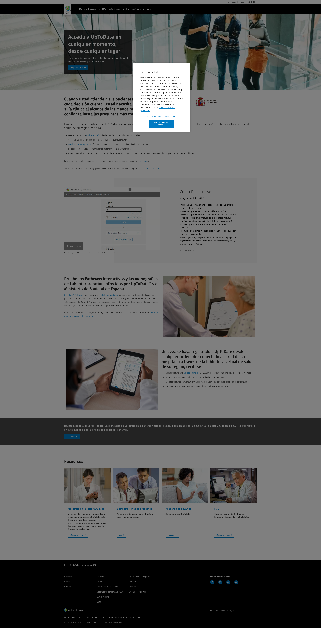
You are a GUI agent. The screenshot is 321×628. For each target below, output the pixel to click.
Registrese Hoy (78, 67)
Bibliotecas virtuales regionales (137, 9)
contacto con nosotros (150, 168)
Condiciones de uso (73, 617)
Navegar (171, 535)
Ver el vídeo (75, 246)
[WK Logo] (73, 609)
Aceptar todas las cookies (161, 123)
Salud (99, 582)
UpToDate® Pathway (73, 295)
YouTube (236, 582)
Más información (187, 250)
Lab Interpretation (110, 295)
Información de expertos (140, 577)
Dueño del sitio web (137, 592)
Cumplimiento (103, 597)
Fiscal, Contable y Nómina (108, 587)
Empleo (132, 582)
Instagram (220, 582)
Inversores (133, 587)
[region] (161, 97)
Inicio (66, 565)
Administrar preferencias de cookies (161, 116)
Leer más (71, 436)
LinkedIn (228, 582)
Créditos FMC (115, 9)
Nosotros (68, 577)
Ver (120, 535)
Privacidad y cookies (95, 617)
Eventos (67, 587)
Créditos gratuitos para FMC (80, 144)
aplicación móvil (93, 135)
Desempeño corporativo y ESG (110, 592)
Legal (99, 602)
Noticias (67, 582)
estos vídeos (142, 161)
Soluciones (101, 577)
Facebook (212, 582)
